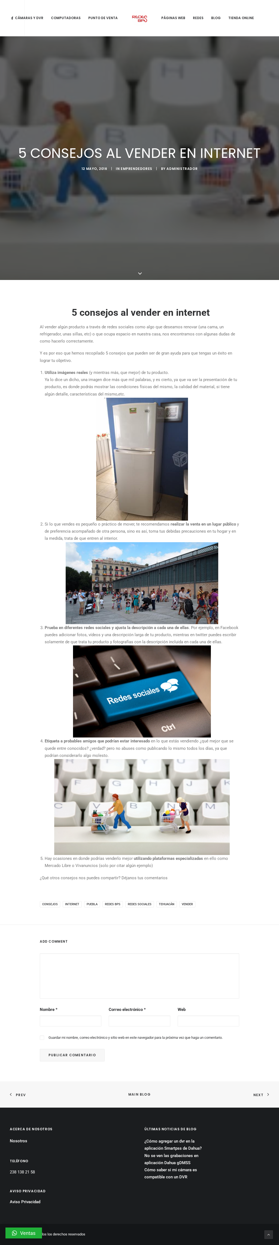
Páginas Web (173, 18)
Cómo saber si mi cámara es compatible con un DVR (170, 1173)
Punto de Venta (103, 18)
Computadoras (66, 18)
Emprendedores (136, 168)
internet (72, 904)
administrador (182, 168)
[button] (23, 1233)
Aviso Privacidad (25, 1201)
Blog (216, 18)
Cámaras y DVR (29, 18)
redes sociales (139, 904)
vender (187, 904)
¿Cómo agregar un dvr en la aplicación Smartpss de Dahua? (173, 1145)
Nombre (48, 1009)
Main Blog (139, 1094)
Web (182, 1009)
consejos (50, 904)
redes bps (112, 904)
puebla (92, 904)
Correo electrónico (127, 1009)
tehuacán (166, 904)
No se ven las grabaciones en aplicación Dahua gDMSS (171, 1159)
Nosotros (18, 1140)
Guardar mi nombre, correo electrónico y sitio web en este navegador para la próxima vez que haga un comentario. (135, 1037)
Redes (198, 18)
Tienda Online (241, 18)
